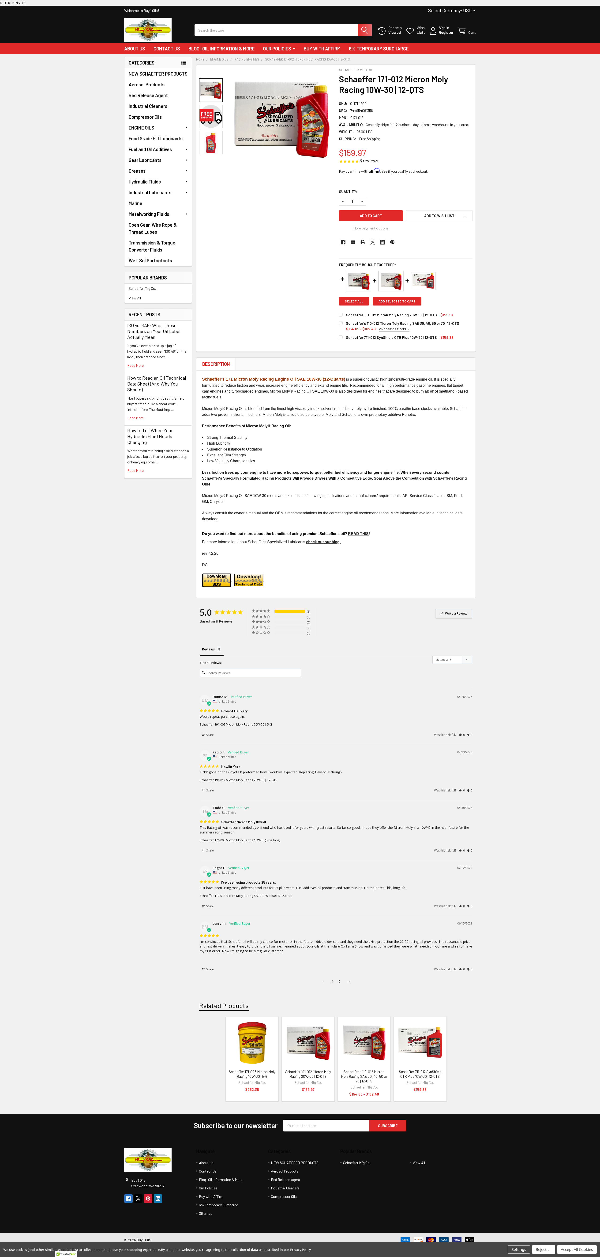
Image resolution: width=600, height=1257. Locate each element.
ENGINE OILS (141, 127)
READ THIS (358, 534)
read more (135, 365)
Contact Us (167, 48)
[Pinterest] (392, 242)
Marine (135, 203)
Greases (137, 171)
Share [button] (210, 735)
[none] (281, 119)
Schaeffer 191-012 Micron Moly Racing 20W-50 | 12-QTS (391, 315)
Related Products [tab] (224, 1005)
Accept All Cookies (577, 1249)
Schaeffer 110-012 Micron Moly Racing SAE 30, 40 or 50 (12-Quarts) (246, 896)
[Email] (353, 242)
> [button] (349, 981)
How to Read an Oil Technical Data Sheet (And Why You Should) (156, 383)
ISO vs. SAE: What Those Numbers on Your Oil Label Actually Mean (153, 331)
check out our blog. (323, 542)
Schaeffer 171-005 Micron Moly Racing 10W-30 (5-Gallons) (240, 840)
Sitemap (205, 1213)
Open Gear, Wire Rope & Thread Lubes (153, 228)
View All (135, 298)
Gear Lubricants (145, 160)
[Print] (363, 242)
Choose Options (393, 329)
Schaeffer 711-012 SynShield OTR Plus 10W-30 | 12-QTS (391, 337)
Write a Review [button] (456, 613)
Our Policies (277, 48)
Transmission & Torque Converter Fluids (152, 246)
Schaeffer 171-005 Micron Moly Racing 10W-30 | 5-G (252, 1073)
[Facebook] (343, 242)
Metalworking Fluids (149, 214)
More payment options (371, 228)
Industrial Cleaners (148, 106)
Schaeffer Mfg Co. (142, 288)
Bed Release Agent (148, 95)
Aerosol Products (147, 84)
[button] (439, 215)
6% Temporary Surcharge (379, 48)
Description (216, 364)
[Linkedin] (382, 242)
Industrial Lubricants (150, 192)
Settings (519, 1249)
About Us (134, 48)
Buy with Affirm (322, 48)
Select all (354, 301)
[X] (372, 242)
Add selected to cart (397, 301)
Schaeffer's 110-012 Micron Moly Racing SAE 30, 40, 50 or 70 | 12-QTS (402, 323)
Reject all (543, 1249)
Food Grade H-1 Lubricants (156, 138)
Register (446, 32)
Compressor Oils (145, 117)
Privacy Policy (300, 1249)
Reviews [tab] (208, 649)
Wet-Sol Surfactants (150, 260)
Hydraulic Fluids (145, 181)
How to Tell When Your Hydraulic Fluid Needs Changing (150, 436)
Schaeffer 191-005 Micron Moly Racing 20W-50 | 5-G (236, 724)
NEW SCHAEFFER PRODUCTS (158, 73)
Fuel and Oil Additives (150, 149)
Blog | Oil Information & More (221, 48)
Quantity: (348, 191)
